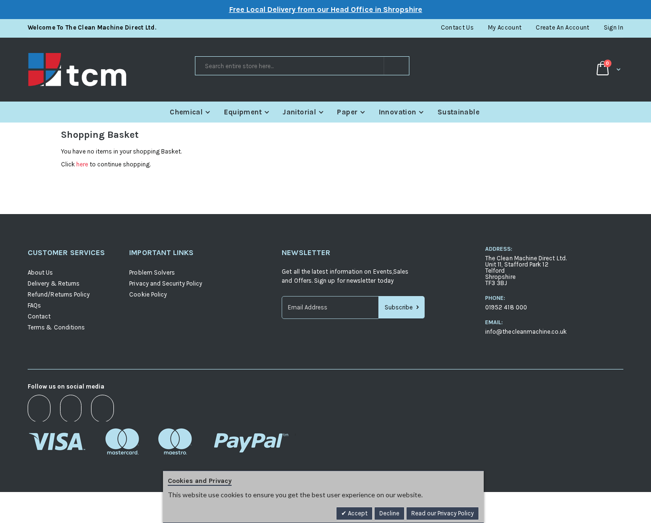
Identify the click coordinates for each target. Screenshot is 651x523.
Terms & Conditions (56, 327)
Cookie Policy (148, 294)
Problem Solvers (152, 272)
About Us (40, 272)
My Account (504, 27)
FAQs (34, 305)
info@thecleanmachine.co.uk (526, 331)
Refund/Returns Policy (59, 294)
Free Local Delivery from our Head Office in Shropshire (325, 9)
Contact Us (457, 27)
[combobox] (302, 65)
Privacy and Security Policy (165, 283)
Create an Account (563, 27)
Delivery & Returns (54, 283)
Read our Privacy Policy (442, 513)
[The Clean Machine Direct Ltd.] (110, 69)
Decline (389, 513)
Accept (356, 513)
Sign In (613, 27)
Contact (39, 316)
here (82, 164)
